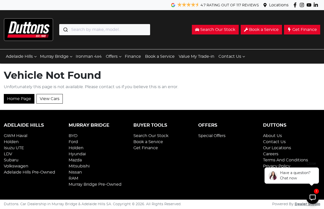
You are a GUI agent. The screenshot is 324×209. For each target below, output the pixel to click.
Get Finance (145, 148)
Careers (270, 154)
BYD (73, 136)
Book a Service (160, 56)
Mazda (75, 160)
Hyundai (77, 154)
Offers (112, 56)
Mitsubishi (79, 166)
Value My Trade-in (196, 56)
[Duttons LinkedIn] (316, 5)
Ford (73, 142)
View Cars (49, 99)
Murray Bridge (54, 56)
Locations (279, 5)
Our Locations (277, 148)
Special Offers (212, 136)
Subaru (11, 160)
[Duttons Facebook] (296, 5)
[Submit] (65, 29)
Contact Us (229, 56)
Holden (11, 142)
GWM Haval (15, 136)
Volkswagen (16, 166)
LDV (8, 154)
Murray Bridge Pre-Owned (95, 184)
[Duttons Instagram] (302, 5)
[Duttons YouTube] (310, 5)
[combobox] (104, 29)
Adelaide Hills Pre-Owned (29, 172)
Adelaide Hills (19, 56)
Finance (133, 56)
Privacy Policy (276, 166)
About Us (272, 136)
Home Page (19, 99)
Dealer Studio (307, 204)
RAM (73, 178)
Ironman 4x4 (89, 56)
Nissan (75, 172)
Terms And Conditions (285, 160)
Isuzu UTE (14, 148)
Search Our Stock (151, 136)
